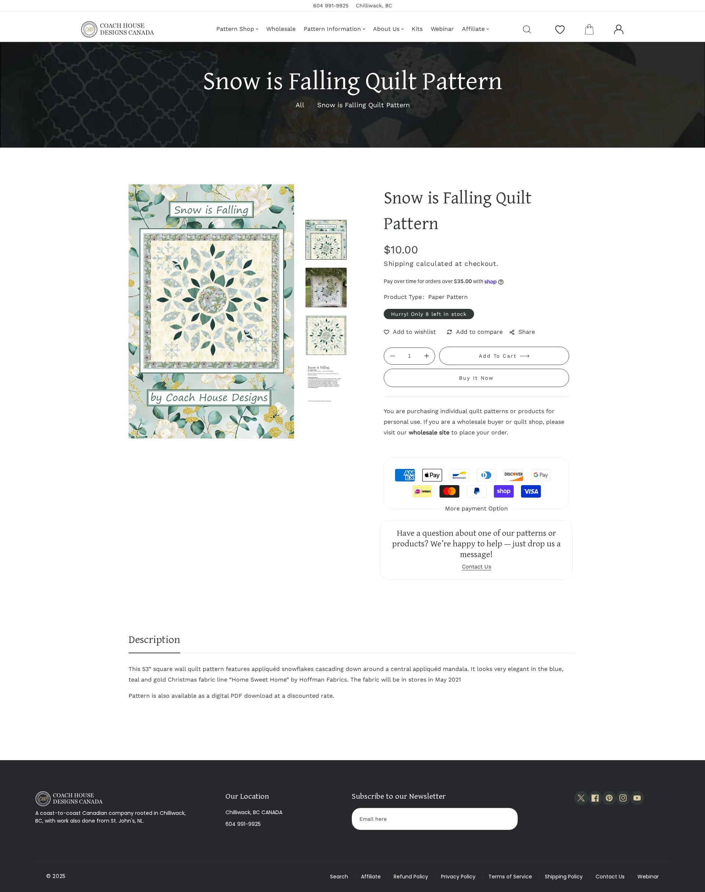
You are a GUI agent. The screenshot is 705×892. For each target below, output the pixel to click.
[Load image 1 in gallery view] (326, 240)
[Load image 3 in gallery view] (326, 335)
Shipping (399, 263)
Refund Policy (411, 876)
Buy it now (476, 378)
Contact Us (610, 876)
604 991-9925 (243, 824)
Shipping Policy (564, 876)
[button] (589, 29)
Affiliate (371, 876)
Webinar (648, 876)
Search (339, 876)
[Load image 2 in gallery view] (326, 287)
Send (505, 819)
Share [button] (526, 331)
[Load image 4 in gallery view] (326, 383)
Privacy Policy (458, 876)
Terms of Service (510, 876)
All (300, 105)
